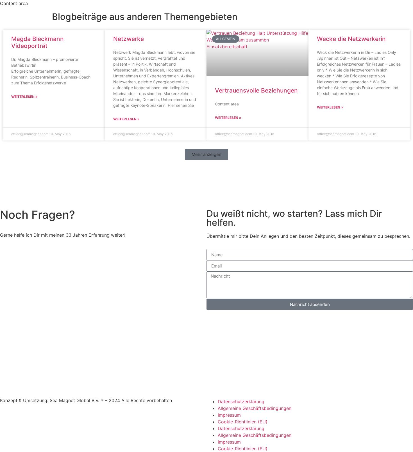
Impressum (229, 415)
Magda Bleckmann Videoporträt (37, 42)
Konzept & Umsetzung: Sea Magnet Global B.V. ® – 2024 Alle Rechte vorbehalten (86, 400)
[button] (206, 154)
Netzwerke (128, 38)
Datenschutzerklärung (241, 401)
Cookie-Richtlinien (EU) (242, 422)
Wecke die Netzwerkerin (351, 38)
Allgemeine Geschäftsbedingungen (254, 408)
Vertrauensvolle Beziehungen (256, 90)
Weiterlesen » (24, 96)
